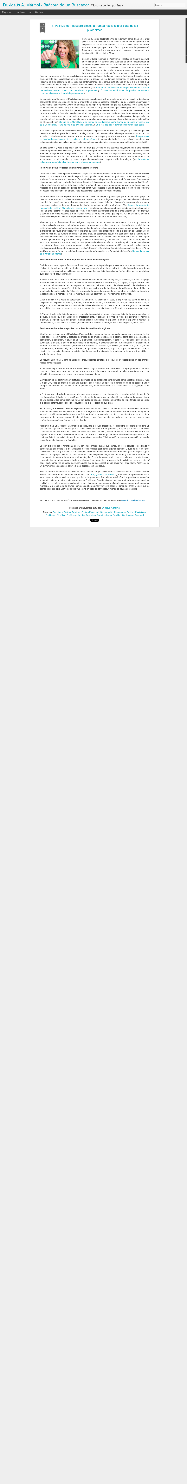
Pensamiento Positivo (124, 512)
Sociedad (139, 515)
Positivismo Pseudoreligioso (99, 515)
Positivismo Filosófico (55, 515)
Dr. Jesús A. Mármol (111, 507)
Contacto (39, 12)
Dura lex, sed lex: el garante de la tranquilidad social (120, 124)
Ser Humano (128, 515)
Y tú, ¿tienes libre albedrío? (103, 474)
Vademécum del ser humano (133, 500)
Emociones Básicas (62, 512)
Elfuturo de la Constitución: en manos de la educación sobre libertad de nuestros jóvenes (101, 121)
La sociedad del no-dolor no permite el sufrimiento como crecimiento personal (94, 161)
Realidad (117, 515)
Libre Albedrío (106, 512)
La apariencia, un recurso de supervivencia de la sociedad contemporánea (94, 138)
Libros (30, 12)
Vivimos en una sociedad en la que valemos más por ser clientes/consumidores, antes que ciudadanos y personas (94, 89)
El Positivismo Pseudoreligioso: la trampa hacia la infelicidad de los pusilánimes (95, 27)
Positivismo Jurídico (76, 515)
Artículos (21, 12)
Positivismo (140, 512)
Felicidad (76, 512)
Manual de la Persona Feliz (74, 207)
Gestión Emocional (90, 512)
